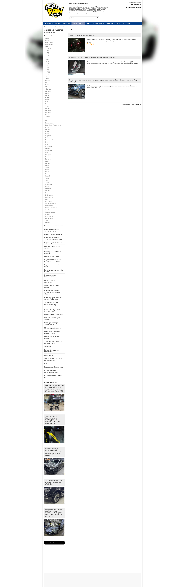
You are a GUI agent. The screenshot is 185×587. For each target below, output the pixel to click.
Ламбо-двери (49, 210)
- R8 (47, 70)
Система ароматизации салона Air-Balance (52, 298)
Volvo (47, 186)
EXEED (47, 97)
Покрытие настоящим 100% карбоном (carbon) (53, 238)
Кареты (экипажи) (51, 208)
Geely (47, 106)
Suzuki (47, 176)
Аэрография (48, 355)
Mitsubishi (48, 146)
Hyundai (47, 112)
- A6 (47, 57)
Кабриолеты (49, 205)
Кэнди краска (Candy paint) (53, 314)
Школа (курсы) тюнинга (52, 328)
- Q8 (47, 68)
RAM (47, 161)
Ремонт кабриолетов (51, 256)
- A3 (47, 51)
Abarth (47, 38)
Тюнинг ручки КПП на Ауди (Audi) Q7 (82, 35)
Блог (89, 23)
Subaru (47, 174)
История (126, 23)
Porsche (48, 159)
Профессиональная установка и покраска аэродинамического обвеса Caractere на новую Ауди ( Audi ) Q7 (103, 81)
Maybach (48, 135)
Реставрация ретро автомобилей (51, 323)
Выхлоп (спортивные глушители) (51, 351)
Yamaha (47, 193)
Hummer (48, 110)
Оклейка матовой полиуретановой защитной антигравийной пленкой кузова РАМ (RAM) (54, 452)
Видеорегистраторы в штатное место (52, 332)
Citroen (47, 93)
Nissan (47, 148)
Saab (47, 167)
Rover (47, 165)
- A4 (47, 53)
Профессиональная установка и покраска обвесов (52, 292)
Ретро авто (49, 218)
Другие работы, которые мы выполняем (53, 359)
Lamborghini (49, 123)
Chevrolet (48, 89)
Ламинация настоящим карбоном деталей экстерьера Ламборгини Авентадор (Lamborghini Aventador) (54, 513)
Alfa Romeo (49, 42)
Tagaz (47, 178)
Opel (46, 152)
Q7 (63, 27)
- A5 (47, 55)
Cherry (47, 87)
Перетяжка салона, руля (53, 234)
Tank (46, 180)
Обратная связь (113, 23)
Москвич (48, 214)
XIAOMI (47, 191)
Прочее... (48, 222)
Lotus (47, 133)
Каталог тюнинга (62, 23)
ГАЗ (46, 199)
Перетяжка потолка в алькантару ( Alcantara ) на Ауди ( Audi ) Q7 (92, 57)
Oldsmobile (48, 150)
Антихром (47, 346)
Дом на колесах (50, 203)
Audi (60, 27)
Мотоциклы (49, 216)
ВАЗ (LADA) (49, 195)
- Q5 (47, 63)
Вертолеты (49, 197)
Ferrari (47, 99)
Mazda (47, 138)
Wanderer (48, 188)
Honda (47, 108)
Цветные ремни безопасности (50, 276)
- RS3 (48, 72)
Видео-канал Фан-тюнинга (53, 367)
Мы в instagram (54, 543)
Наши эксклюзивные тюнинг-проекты (51, 230)
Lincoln (47, 129)
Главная (49, 23)
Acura (47, 40)
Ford (46, 104)
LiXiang (47, 131)
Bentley (47, 80)
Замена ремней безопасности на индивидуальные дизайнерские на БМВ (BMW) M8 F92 (53, 419)
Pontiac (47, 157)
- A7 (47, 59)
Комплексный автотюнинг (53, 226)
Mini (46, 144)
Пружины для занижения (53, 243)
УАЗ (46, 220)
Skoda (47, 169)
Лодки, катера (50, 212)
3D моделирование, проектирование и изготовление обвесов (52, 304)
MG (46, 142)
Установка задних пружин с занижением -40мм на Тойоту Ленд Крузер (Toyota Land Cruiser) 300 (54, 388)
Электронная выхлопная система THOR (53, 342)
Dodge (47, 95)
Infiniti (47, 114)
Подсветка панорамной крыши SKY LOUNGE (52, 260)
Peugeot (47, 155)
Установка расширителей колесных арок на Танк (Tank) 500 (54, 482)
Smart (47, 172)
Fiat (46, 102)
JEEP (47, 119)
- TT (47, 78)
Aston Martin (49, 44)
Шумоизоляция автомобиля (49, 281)
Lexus (47, 127)
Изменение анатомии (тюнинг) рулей (52, 310)
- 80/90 (48, 49)
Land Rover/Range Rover (53, 125)
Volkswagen (49, 184)
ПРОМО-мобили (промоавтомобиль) (51, 371)
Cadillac (47, 85)
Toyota (47, 182)
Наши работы (78, 23)
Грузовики (48, 201)
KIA (46, 121)
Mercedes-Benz (50, 140)
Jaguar (47, 116)
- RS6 (48, 76)
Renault (47, 163)
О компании (98, 23)
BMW (47, 82)
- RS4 (48, 74)
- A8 (47, 61)
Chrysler (48, 91)
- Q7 (47, 66)
